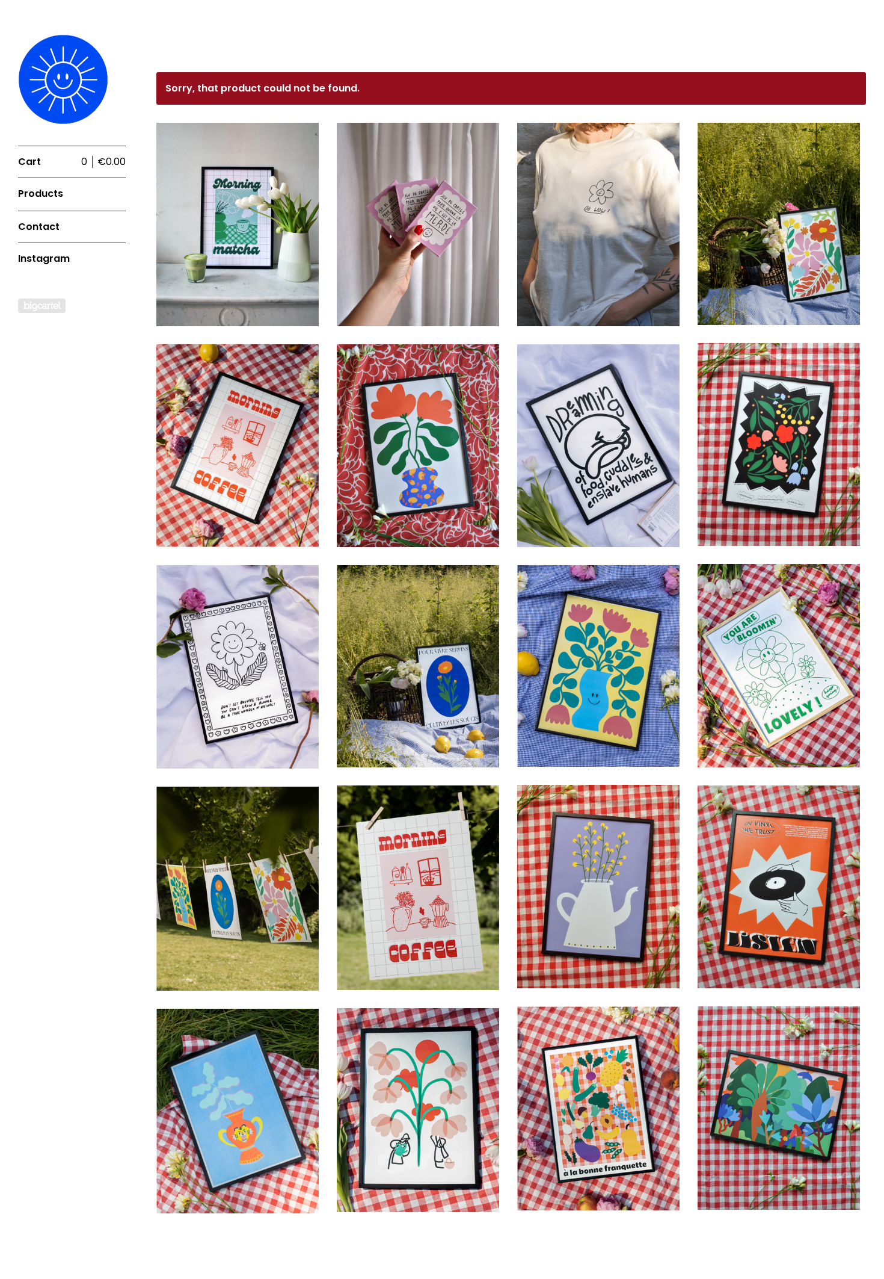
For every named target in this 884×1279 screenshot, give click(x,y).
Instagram (44, 258)
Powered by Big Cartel (42, 306)
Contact (39, 227)
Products (40, 193)
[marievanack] (63, 79)
